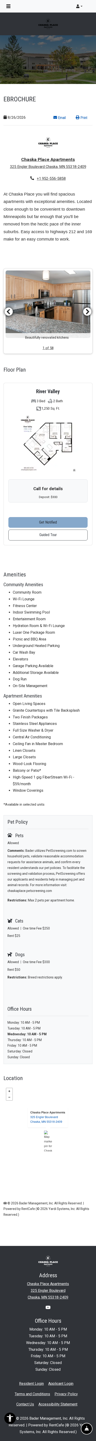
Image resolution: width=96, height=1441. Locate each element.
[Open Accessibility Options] (10, 1419)
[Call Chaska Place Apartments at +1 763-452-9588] (87, 6)
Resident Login (31, 1383)
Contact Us (25, 1404)
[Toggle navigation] (8, 6)
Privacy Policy (66, 1394)
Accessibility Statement (57, 1404)
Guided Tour (59, 534)
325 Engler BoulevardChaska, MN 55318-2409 (46, 1119)
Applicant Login (60, 1383)
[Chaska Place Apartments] (48, 1141)
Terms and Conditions (32, 1394)
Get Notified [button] (63, 522)
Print (83, 118)
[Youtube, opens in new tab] (48, 1307)
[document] (48, 1141)
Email (64, 117)
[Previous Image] (8, 311)
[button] (79, 6)
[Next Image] (87, 311)
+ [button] (9, 1091)
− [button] (9, 1097)
